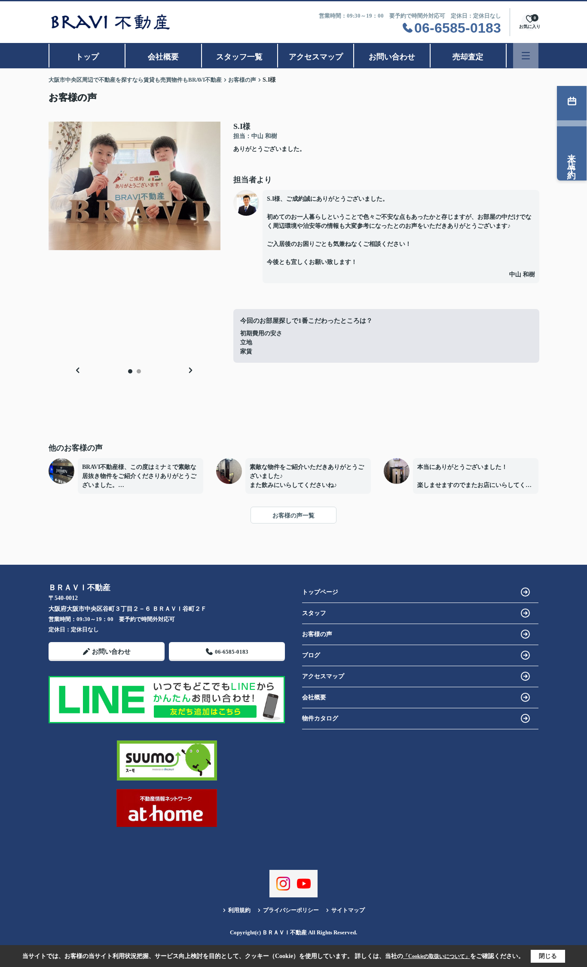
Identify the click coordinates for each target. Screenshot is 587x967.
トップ (87, 56)
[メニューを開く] (525, 55)
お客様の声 (317, 634)
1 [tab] (130, 371)
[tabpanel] (134, 186)
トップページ (320, 592)
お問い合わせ (392, 56)
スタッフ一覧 (239, 56)
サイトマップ (348, 910)
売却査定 (467, 56)
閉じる (548, 956)
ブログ (311, 655)
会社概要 (163, 56)
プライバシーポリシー (291, 910)
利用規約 (239, 910)
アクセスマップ (316, 56)
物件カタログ (320, 718)
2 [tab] (139, 371)
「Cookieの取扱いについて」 (436, 956)
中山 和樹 (522, 274)
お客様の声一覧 (293, 515)
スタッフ (314, 613)
